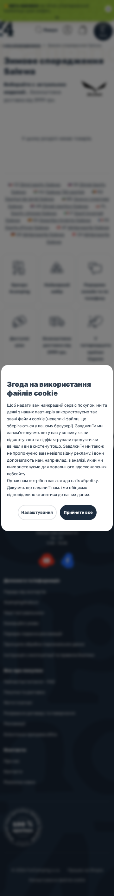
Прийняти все (78, 512)
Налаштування (37, 512)
